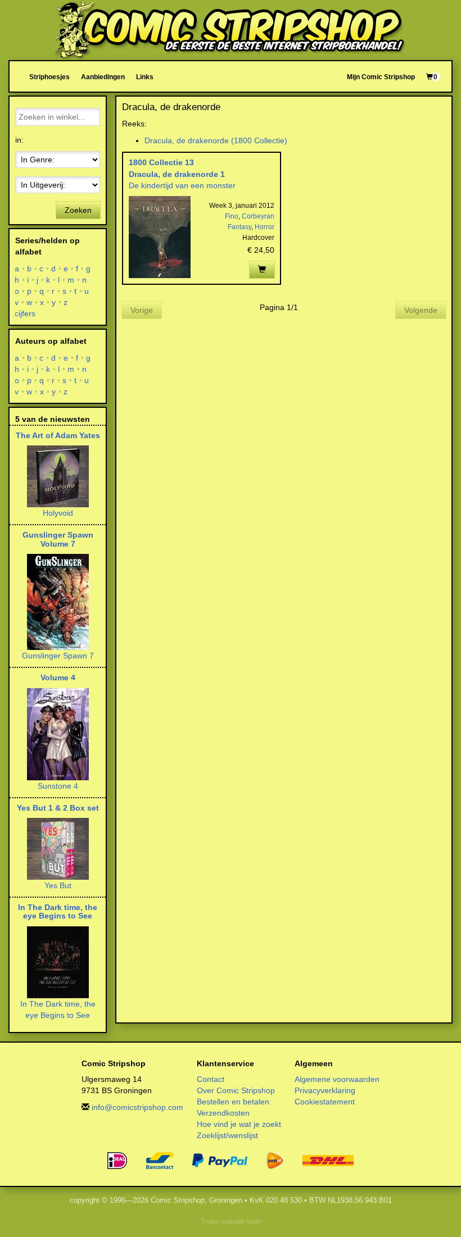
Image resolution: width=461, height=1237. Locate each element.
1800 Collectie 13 (161, 162)
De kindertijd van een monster (182, 185)
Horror (264, 227)
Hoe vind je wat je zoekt (239, 1124)
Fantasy (239, 227)
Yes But (57, 885)
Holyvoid (58, 512)
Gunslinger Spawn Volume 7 (57, 539)
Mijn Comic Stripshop (381, 76)
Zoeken (78, 210)
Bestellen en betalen (233, 1101)
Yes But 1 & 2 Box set (58, 807)
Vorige (141, 310)
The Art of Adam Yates (58, 435)
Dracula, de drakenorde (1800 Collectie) (215, 140)
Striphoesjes (49, 76)
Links (144, 76)
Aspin (253, 1221)
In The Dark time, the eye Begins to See (57, 911)
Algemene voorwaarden (337, 1079)
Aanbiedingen (103, 76)
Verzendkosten (223, 1112)
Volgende (420, 310)
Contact (210, 1079)
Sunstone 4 (58, 785)
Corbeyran (258, 216)
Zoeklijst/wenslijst (227, 1135)
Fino (231, 216)
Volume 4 (57, 677)
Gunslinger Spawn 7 (58, 655)
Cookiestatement (325, 1101)
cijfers (25, 313)
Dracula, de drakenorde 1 (177, 174)
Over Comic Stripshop (236, 1090)
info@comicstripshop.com (137, 1107)
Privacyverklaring (325, 1090)
